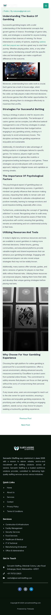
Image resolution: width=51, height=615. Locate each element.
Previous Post (25, 418)
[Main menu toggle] (46, 5)
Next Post (25, 425)
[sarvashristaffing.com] (10, 6)
